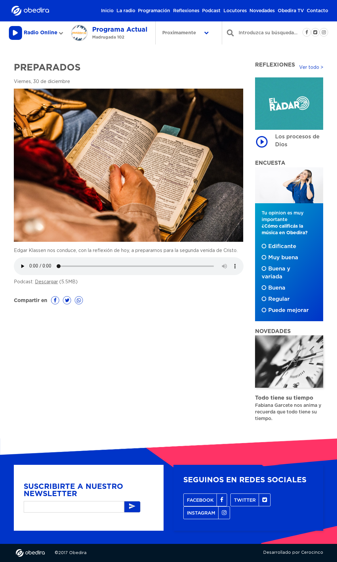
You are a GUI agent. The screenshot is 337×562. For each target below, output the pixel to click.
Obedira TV (291, 11)
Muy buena (283, 257)
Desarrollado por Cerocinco (293, 552)
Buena (276, 288)
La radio (126, 11)
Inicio (107, 11)
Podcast (211, 11)
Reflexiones (186, 11)
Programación (154, 11)
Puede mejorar (288, 310)
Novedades (262, 11)
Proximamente (179, 33)
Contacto (317, 11)
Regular (279, 299)
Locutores (235, 11)
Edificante (282, 246)
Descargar (46, 282)
